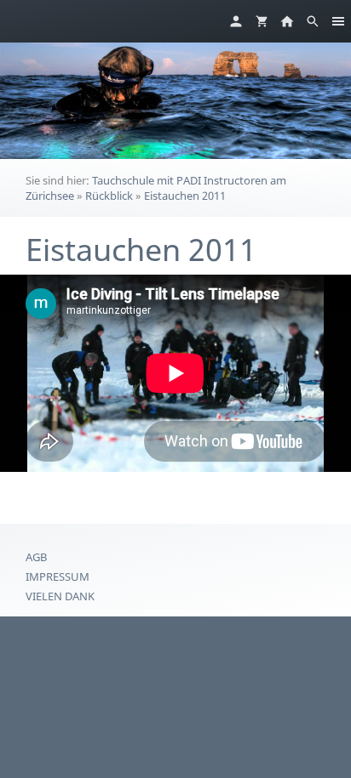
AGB (36, 557)
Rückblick (109, 195)
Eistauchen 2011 (185, 195)
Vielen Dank (60, 596)
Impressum (57, 576)
